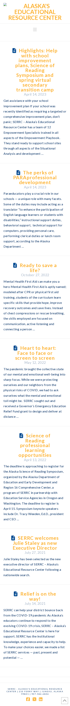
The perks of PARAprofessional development (35, 177)
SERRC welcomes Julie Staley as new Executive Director (36, 543)
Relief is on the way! (38, 596)
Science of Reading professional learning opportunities (35, 445)
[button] (35, 29)
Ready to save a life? (38, 267)
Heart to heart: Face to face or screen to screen (35, 353)
